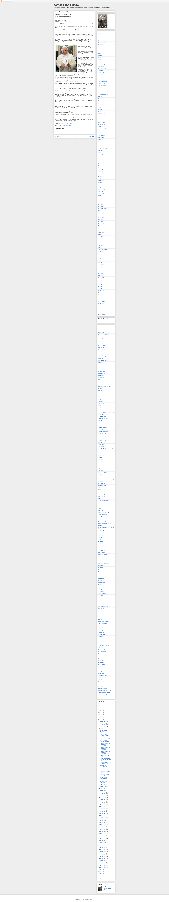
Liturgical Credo (101, 558)
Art (98, 46)
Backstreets (100, 362)
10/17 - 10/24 (103, 793)
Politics (99, 240)
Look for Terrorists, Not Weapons (105, 772)
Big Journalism (101, 377)
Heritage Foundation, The (103, 512)
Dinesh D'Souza (101, 470)
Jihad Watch (100, 535)
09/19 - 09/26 (103, 801)
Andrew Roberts (101, 349)
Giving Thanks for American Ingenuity (104, 741)
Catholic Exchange (102, 410)
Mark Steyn (100, 206)
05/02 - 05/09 (103, 836)
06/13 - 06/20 (103, 826)
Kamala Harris (101, 193)
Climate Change (101, 83)
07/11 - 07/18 (103, 818)
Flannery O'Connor (102, 122)
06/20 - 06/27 (103, 824)
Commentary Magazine (103, 438)
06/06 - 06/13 (103, 827)
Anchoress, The (101, 347)
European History (101, 113)
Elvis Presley (100, 102)
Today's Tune (100, 299)
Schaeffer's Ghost (101, 649)
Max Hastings (101, 571)
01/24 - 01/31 (103, 862)
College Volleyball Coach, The (104, 435)
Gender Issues (101, 139)
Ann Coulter (100, 44)
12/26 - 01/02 (103, 721)
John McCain (100, 184)
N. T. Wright (100, 589)
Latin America (101, 195)
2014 (100, 712)
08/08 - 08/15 (103, 811)
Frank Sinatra (101, 130)
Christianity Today (101, 425)
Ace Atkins (100, 330)
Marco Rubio (100, 204)
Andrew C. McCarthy (102, 42)
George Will (100, 143)
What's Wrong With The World (104, 692)
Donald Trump (101, 92)
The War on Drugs (101, 290)
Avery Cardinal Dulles (102, 48)
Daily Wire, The (101, 455)
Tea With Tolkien (101, 664)
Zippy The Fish (101, 696)
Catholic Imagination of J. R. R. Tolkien (106, 412)
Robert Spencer (101, 251)
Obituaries (100, 230)
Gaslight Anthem (101, 135)
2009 (100, 869)
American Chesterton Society (104, 334)
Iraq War (99, 163)
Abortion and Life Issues (103, 36)
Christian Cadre (101, 422)
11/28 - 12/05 (103, 728)
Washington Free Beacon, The (104, 690)
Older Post (91, 136)
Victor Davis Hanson (102, 309)
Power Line (100, 627)
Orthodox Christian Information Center (106, 604)
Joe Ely (99, 178)
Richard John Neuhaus (102, 249)
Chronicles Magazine (102, 427)
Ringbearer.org (101, 640)
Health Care (100, 154)
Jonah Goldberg (69, 125)
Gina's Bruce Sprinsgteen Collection (105, 503)
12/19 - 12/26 (103, 723)
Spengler (100, 655)
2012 (100, 716)
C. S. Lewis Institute (102, 397)
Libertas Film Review (102, 554)
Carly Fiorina (100, 70)
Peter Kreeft (100, 617)
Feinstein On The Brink (102, 485)
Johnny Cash (100, 187)
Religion (99, 247)
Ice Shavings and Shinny (103, 518)
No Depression (101, 602)
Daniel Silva (100, 461)
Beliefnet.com (101, 366)
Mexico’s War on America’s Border (104, 766)
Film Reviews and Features (103, 120)
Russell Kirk (100, 266)
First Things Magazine (102, 489)
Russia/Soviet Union (102, 268)
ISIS (99, 167)
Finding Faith (100, 487)
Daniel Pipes (100, 87)
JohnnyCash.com (101, 545)
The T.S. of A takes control (105, 784)
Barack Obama (101, 51)
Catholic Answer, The (102, 405)
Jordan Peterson (101, 191)
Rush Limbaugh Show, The (103, 645)
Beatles (99, 57)
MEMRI (99, 576)
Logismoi (100, 561)
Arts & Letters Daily (102, 356)
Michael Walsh (101, 215)
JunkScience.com (101, 548)
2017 (100, 707)
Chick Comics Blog (102, 416)
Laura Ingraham (101, 552)
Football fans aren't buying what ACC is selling (104, 778)
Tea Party (100, 284)
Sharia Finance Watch (102, 651)
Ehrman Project (101, 481)
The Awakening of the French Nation (104, 775)
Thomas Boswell (101, 292)
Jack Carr (100, 533)
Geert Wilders (101, 137)
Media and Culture (102, 210)
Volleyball (100, 312)
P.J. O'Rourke (101, 236)
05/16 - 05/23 (103, 833)
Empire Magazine (101, 483)
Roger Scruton (101, 255)
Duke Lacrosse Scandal (103, 94)
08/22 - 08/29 (103, 808)
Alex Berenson (101, 332)
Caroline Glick (101, 403)
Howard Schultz (101, 158)
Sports (99, 279)
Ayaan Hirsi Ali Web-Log (103, 360)
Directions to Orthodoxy (103, 472)
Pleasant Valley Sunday (103, 621)
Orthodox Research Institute (104, 606)
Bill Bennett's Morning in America (105, 381)
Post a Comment (60, 130)
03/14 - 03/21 (103, 849)
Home (74, 136)
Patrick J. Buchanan (102, 238)
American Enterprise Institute (104, 338)
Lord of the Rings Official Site (104, 563)
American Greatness (102, 340)
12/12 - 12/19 (103, 724)
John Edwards (101, 180)
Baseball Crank (101, 364)
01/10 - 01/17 (103, 865)
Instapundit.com (101, 525)
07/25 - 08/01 (103, 815)
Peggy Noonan (101, 614)
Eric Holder (100, 109)
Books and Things (101, 64)
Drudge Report (101, 476)
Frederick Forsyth (101, 491)
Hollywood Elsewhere (102, 514)
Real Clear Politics (101, 632)
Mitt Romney (100, 221)
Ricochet (99, 638)
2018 (100, 705)
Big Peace (100, 379)
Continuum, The (101, 442)
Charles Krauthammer (102, 74)
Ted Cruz (100, 286)
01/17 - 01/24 (103, 863)
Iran (98, 161)
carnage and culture (66, 4)
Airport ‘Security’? (103, 769)
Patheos (99, 612)
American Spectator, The (103, 343)
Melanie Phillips (101, 212)
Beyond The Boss (101, 369)
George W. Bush (101, 141)
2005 (100, 876)
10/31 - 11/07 (103, 790)
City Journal (100, 429)
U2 (98, 307)
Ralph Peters (100, 245)
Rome (99, 260)
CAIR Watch (100, 401)
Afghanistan (100, 38)
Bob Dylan (100, 61)
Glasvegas (100, 146)
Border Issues (101, 66)
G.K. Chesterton (101, 133)
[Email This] (69, 123)
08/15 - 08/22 (103, 810)
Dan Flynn (100, 457)
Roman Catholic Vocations (103, 643)
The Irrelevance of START (105, 738)
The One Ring (101, 668)
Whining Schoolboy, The (103, 694)
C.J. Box (99, 399)
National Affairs (101, 591)
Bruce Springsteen (102, 68)
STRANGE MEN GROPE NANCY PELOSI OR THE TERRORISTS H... (105, 735)
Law (99, 197)
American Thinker (101, 345)
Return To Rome (101, 634)
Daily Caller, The (101, 453)
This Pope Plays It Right (105, 768)
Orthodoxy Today (101, 608)
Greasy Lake (100, 510)
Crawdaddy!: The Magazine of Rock (105, 448)
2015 (100, 710)
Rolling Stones (101, 258)
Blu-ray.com (100, 388)
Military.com (100, 586)
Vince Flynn (100, 684)
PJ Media (100, 619)
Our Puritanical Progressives (103, 732)
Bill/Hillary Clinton (101, 59)
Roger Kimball (101, 253)
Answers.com (100, 353)
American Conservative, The (104, 336)
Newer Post (57, 136)
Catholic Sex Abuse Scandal (104, 72)
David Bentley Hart (102, 89)
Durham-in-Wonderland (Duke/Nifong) (106, 479)
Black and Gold (101, 384)
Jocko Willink (100, 537)
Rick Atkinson (100, 636)
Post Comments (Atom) (76, 140)
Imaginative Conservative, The (104, 523)
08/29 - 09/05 (103, 806)
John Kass (100, 182)
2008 (100, 871)
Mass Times (100, 569)
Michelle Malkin (101, 217)
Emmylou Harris (101, 105)
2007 (100, 873)
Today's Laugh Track (102, 297)
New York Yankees (102, 227)
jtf (105, 886)
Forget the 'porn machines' (103, 782)
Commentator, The (102, 440)
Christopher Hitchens (102, 81)
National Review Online (103, 593)
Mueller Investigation (102, 223)
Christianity (60, 125)
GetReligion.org (101, 498)
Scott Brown (100, 275)
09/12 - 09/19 (103, 802)
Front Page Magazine (102, 494)
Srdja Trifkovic (101, 281)
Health (64, 125)
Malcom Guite (101, 565)
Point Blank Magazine (102, 623)
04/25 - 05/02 (103, 838)
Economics (100, 96)
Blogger (91, 899)
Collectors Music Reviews (103, 433)
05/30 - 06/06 (103, 829)
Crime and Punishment (102, 85)
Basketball (100, 55)
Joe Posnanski (101, 541)
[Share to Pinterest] (74, 123)
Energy (99, 107)
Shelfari (99, 653)
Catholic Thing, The (102, 414)
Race (99, 243)
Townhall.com (101, 677)
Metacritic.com (101, 578)
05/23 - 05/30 (103, 831)
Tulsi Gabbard (101, 303)
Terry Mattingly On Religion (103, 666)
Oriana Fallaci (101, 232)
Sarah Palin (100, 273)
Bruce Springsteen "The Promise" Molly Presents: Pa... (105, 744)
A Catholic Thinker (101, 328)
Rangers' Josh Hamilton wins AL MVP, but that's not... (105, 759)
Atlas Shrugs (100, 358)
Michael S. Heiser (101, 582)
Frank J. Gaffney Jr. (102, 128)
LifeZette (100, 556)
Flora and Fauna (101, 124)
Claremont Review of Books (103, 431)
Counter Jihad (101, 444)
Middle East (100, 219)
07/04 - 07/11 (103, 820)
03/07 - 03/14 (103, 851)
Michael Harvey (101, 580)
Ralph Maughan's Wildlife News (104, 630)
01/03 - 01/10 (103, 867)
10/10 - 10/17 (103, 795)
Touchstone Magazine (102, 675)
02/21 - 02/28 (103, 854)
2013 (100, 714)
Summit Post (100, 660)
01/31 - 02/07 (103, 860)
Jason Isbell (100, 174)
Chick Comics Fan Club (103, 418)
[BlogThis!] (70, 123)
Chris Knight (100, 76)
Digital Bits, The (101, 468)
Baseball (99, 53)
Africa (99, 40)
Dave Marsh (100, 463)
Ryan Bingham (101, 271)
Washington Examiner (102, 688)
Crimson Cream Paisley (103, 450)
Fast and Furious (101, 117)
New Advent (100, 597)
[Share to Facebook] (73, 123)
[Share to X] (72, 123)
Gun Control (100, 150)
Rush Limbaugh (101, 264)
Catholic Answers (101, 407)
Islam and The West (102, 171)
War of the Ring (101, 686)
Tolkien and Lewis (101, 301)
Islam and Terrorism (102, 169)
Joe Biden (100, 176)
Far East (99, 115)
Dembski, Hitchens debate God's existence (105, 763)
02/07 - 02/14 (103, 858)
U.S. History (100, 305)
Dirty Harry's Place (102, 474)
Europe (99, 111)
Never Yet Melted (101, 595)
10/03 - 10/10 (103, 797)
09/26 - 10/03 (103, 799)
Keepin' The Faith (101, 550)
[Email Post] (67, 123)
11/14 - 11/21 (103, 786)
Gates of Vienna (101, 496)
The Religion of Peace (102, 671)
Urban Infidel (100, 679)
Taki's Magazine (101, 662)
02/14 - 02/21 (103, 856)
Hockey (99, 156)
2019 (100, 703)
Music (99, 225)
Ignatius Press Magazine (103, 521)
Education (100, 98)
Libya (99, 199)
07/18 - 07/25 (103, 817)
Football (99, 126)
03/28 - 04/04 (103, 845)
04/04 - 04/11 (103, 844)
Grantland (100, 508)
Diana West (100, 466)
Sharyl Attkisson (101, 277)
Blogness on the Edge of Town (104, 386)
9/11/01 (99, 33)
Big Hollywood (101, 375)
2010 (100, 719)
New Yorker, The (101, 599)
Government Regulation (103, 148)
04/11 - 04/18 (103, 842)
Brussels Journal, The (102, 394)
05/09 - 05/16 (103, 835)
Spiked (99, 658)
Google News (100, 506)
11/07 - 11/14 (103, 788)
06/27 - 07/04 (103, 822)
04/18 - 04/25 (103, 840)
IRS (98, 165)
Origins (99, 234)
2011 (100, 717)
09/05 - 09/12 (103, 804)
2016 (100, 708)
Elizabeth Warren (101, 100)
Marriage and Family (102, 208)
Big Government (101, 371)
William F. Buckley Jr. (102, 314)
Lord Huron (100, 202)
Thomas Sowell (101, 294)
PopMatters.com (101, 625)
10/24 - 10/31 (103, 792)
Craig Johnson (101, 446)
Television (100, 288)
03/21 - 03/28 (103, 847)
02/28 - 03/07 (103, 853)
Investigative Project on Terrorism (105, 530)
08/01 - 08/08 (103, 813)
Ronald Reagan (101, 262)
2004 (100, 878)
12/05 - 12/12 (103, 726)
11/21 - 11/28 (103, 730)
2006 (100, 875)
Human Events (101, 516)
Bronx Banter (100, 390)
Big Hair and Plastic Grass (103, 373)
